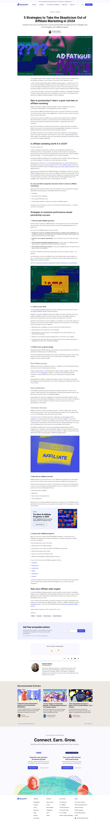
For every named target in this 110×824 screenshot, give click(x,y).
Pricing (48, 804)
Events (76, 815)
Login (83, 4)
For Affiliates (62, 804)
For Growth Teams (64, 810)
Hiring (35, 807)
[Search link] (77, 4)
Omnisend (34, 562)
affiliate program (67, 165)
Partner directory (79, 807)
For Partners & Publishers (53, 4)
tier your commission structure (56, 427)
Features (57, 11)
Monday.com (35, 565)
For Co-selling (62, 812)
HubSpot (74, 132)
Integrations (49, 810)
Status (48, 815)
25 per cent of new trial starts (46, 165)
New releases (50, 807)
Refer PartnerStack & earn (81, 804)
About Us (72, 4)
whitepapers (44, 372)
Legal (35, 812)
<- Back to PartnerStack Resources (26, 723)
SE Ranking (63, 171)
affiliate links (53, 113)
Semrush (34, 576)
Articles (52, 11)
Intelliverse (33, 419)
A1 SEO (61, 371)
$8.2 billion (48, 83)
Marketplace (37, 802)
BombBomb (35, 573)
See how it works (44, 767)
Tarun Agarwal (34, 397)
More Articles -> (89, 723)
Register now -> (68, 1)
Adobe (33, 571)
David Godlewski (65, 417)
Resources (36, 810)
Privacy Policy (44, 635)
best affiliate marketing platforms (41, 309)
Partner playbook (79, 810)
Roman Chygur (34, 171)
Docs (48, 812)
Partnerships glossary (80, 812)
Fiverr (32, 134)
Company (36, 804)
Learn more (78, 767)
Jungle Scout (35, 568)
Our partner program (80, 802)
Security (36, 815)
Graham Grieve (39, 371)
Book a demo (50, 802)
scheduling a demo (35, 604)
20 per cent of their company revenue (64, 166)
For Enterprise (62, 802)
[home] (22, 4)
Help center (36, 818)
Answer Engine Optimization (66, 815)
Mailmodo (50, 397)
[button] (34, 4)
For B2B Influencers (64, 807)
